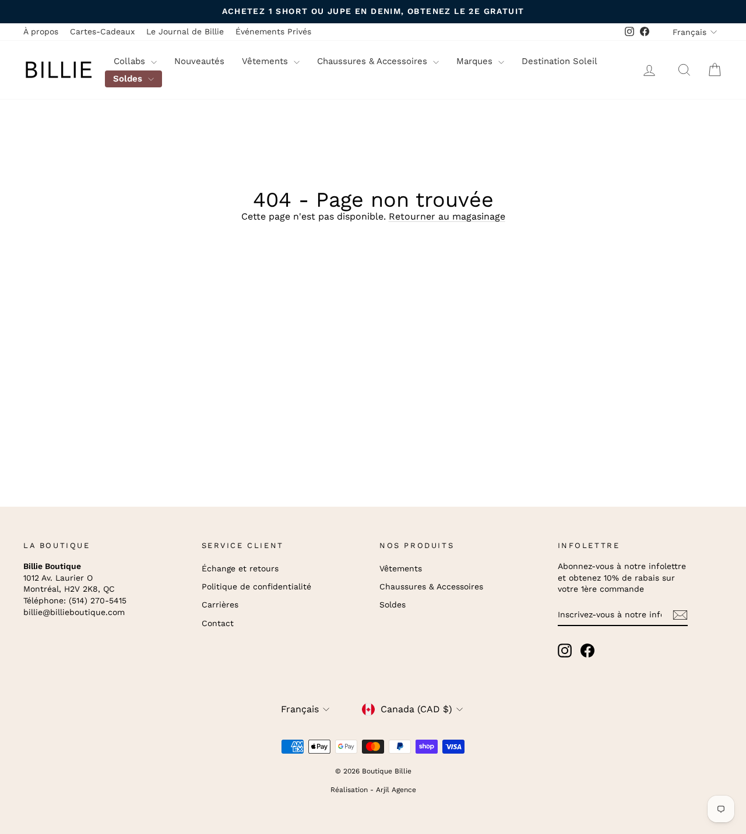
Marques (475, 61)
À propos (40, 31)
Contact (218, 623)
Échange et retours (240, 568)
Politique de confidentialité (256, 586)
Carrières (220, 604)
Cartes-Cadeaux (102, 31)
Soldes (129, 78)
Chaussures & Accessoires (373, 61)
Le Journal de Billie (185, 31)
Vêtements (266, 61)
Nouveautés (199, 61)
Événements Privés (273, 31)
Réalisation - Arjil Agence (373, 790)
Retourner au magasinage (447, 216)
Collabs (131, 61)
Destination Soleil (559, 61)
